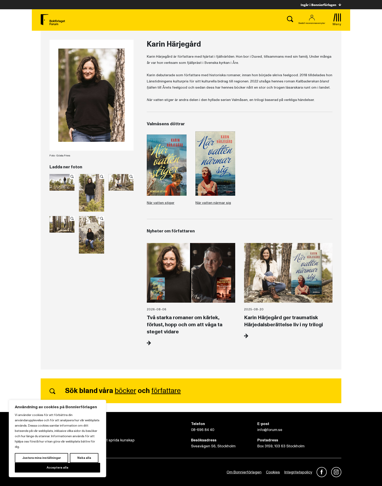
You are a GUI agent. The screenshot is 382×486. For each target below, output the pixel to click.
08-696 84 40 (202, 429)
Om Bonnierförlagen (244, 472)
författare (166, 391)
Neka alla (84, 458)
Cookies (273, 472)
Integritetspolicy (298, 472)
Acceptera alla (57, 467)
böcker (125, 391)
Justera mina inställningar (41, 458)
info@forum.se (269, 429)
